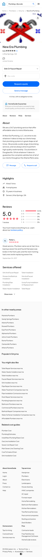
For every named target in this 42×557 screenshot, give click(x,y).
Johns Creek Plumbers (9, 337)
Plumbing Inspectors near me (12, 400)
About (5, 116)
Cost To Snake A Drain (9, 452)
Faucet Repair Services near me (13, 379)
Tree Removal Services (30, 512)
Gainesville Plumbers (9, 344)
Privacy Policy (7, 551)
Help (4, 490)
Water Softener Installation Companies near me (18, 415)
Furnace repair (27, 497)
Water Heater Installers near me (13, 372)
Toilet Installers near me (10, 375)
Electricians (26, 480)
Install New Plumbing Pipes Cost (13, 438)
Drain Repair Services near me (12, 397)
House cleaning (27, 487)
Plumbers (12, 11)
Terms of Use (23, 549)
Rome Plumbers (7, 340)
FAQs (20, 116)
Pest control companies (30, 515)
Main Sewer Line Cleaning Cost (12, 448)
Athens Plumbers (8, 348)
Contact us (6, 487)
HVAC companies (28, 490)
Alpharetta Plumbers (9, 333)
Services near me (9, 537)
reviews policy (17, 230)
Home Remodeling (28, 501)
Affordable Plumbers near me (12, 418)
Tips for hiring (7, 530)
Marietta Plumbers (8, 315)
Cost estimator (8, 534)
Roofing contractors (29, 519)
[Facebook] (21, 554)
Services (28, 116)
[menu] (4, 4)
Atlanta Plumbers (8, 323)
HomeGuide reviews (29, 540)
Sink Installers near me (9, 383)
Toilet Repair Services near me (12, 368)
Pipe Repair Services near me (12, 386)
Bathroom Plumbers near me (12, 404)
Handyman (25, 472)
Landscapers (26, 483)
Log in (5, 476)
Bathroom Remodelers (30, 505)
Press (5, 483)
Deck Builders (26, 523)
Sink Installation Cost (9, 456)
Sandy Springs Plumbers (10, 319)
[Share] (38, 18)
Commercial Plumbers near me (13, 408)
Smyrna (21, 11)
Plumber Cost (6, 431)
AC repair (25, 494)
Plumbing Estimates (9, 434)
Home (4, 11)
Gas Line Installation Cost (10, 441)
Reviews (13, 116)
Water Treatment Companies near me (15, 390)
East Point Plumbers (9, 330)
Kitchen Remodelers (29, 508)
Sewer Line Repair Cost (10, 445)
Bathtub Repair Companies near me (14, 411)
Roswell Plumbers (8, 326)
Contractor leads (28, 530)
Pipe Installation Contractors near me (15, 393)
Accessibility (19, 551)
